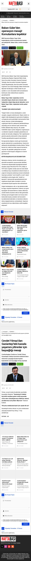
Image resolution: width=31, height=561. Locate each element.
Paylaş (5, 47)
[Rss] (12, 546)
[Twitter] (2, 546)
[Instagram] (5, 546)
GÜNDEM (11, 20)
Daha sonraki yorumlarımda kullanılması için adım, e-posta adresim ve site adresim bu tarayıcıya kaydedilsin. (16, 309)
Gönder (21, 47)
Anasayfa (5, 20)
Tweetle (13, 47)
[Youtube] (9, 546)
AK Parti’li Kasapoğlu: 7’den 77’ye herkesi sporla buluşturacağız (19, 13)
